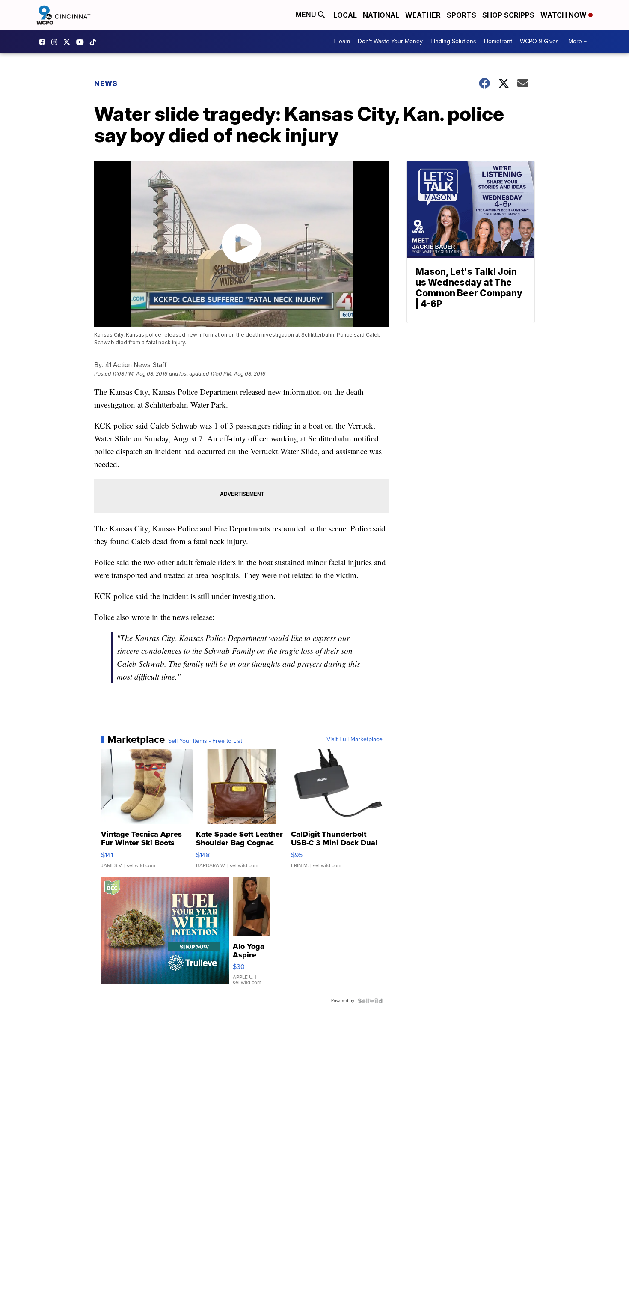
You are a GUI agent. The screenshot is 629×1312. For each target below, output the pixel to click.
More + (577, 41)
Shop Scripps (508, 15)
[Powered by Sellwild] (370, 1001)
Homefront (498, 41)
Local (345, 15)
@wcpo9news (95, 42)
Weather (423, 15)
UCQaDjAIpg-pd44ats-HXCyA (82, 42)
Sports (461, 15)
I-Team (341, 41)
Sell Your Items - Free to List (205, 741)
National (381, 15)
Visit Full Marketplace (354, 739)
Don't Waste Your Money (390, 41)
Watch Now (564, 15)
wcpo (68, 42)
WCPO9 (44, 42)
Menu (307, 14)
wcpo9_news (56, 42)
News (106, 83)
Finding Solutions (453, 41)
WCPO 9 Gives (539, 41)
